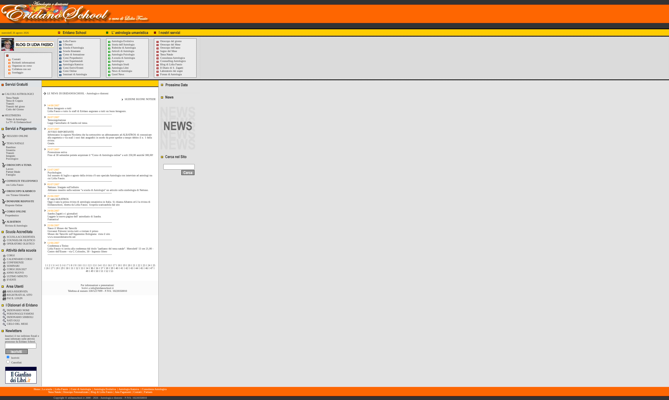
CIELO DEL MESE (17, 323)
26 (47, 268)
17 (114, 265)
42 (126, 268)
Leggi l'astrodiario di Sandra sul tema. (68, 122)
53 (112, 271)
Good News (117, 74)
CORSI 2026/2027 (16, 269)
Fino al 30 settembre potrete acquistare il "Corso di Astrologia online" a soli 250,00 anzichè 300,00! (100, 155)
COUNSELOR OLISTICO (20, 240)
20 (129, 265)
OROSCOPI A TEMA (19, 165)
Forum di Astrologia (170, 74)
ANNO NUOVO (15, 272)
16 (109, 265)
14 (99, 265)
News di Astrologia (121, 70)
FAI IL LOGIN (14, 298)
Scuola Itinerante (71, 51)
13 (94, 265)
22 (139, 265)
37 (102, 268)
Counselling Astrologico (172, 61)
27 (52, 268)
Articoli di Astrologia (122, 51)
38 (107, 268)
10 (79, 265)
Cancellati (16, 362)
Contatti (16, 59)
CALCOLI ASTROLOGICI (19, 93)
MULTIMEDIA (12, 115)
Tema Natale (166, 54)
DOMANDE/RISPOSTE (20, 201)
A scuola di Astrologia (123, 57)
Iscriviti (14, 357)
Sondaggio (17, 72)
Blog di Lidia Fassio (170, 64)
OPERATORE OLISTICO (20, 243)
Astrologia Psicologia (122, 54)
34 (87, 268)
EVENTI (11, 279)
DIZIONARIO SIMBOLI (19, 317)
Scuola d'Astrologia (73, 47)
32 (77, 268)
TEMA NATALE (15, 143)
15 (104, 265)
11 (84, 265)
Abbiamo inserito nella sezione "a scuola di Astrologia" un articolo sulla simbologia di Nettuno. (98, 190)
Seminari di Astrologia (74, 74)
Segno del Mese (168, 51)
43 (131, 268)
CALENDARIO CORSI (19, 259)
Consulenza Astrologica (172, 57)
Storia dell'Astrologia (122, 44)
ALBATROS (14, 221)
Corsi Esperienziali (72, 61)
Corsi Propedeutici (72, 57)
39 (112, 268)
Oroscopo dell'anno (170, 47)
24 (149, 265)
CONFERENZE (15, 262)
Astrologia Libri (120, 67)
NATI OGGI (13, 320)
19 (124, 265)
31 (72, 268)
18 (119, 265)
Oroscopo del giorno (170, 41)
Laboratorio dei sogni (171, 70)
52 (107, 271)
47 (151, 268)
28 (57, 268)
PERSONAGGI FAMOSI (20, 313)
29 (62, 268)
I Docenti (67, 44)
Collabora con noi (21, 69)
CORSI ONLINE (16, 211)
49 (92, 271)
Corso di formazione (73, 54)
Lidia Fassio (69, 41)
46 (146, 268)
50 (97, 271)
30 (67, 268)
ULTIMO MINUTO (16, 276)
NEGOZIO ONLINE (17, 136)
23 (144, 265)
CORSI (10, 255)
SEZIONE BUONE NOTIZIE (140, 99)
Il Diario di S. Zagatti (171, 67)
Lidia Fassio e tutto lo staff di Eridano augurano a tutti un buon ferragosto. (87, 111)
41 (121, 268)
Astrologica (117, 61)
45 (141, 268)
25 (154, 265)
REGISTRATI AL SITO (19, 294)
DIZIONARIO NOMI (17, 310)
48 (87, 271)
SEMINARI (12, 265)
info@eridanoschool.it (102, 288)
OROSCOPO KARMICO (21, 191)
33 (82, 268)
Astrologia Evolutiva (122, 41)
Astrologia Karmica (72, 64)
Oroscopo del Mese (169, 44)
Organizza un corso (22, 65)
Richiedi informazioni (23, 62)
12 (89, 265)
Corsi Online (69, 70)
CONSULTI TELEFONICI (22, 180)
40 (117, 268)
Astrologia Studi (120, 64)
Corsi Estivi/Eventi (72, 67)
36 (97, 268)
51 (102, 271)
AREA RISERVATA (17, 291)
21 (134, 265)
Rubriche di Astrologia (123, 47)
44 (136, 268)
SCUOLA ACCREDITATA (20, 236)
